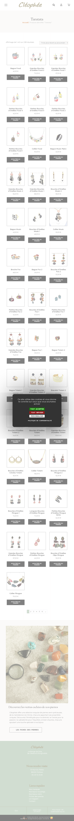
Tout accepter (37, 409)
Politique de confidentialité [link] (37, 420)
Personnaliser (37, 416)
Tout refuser (37, 412)
